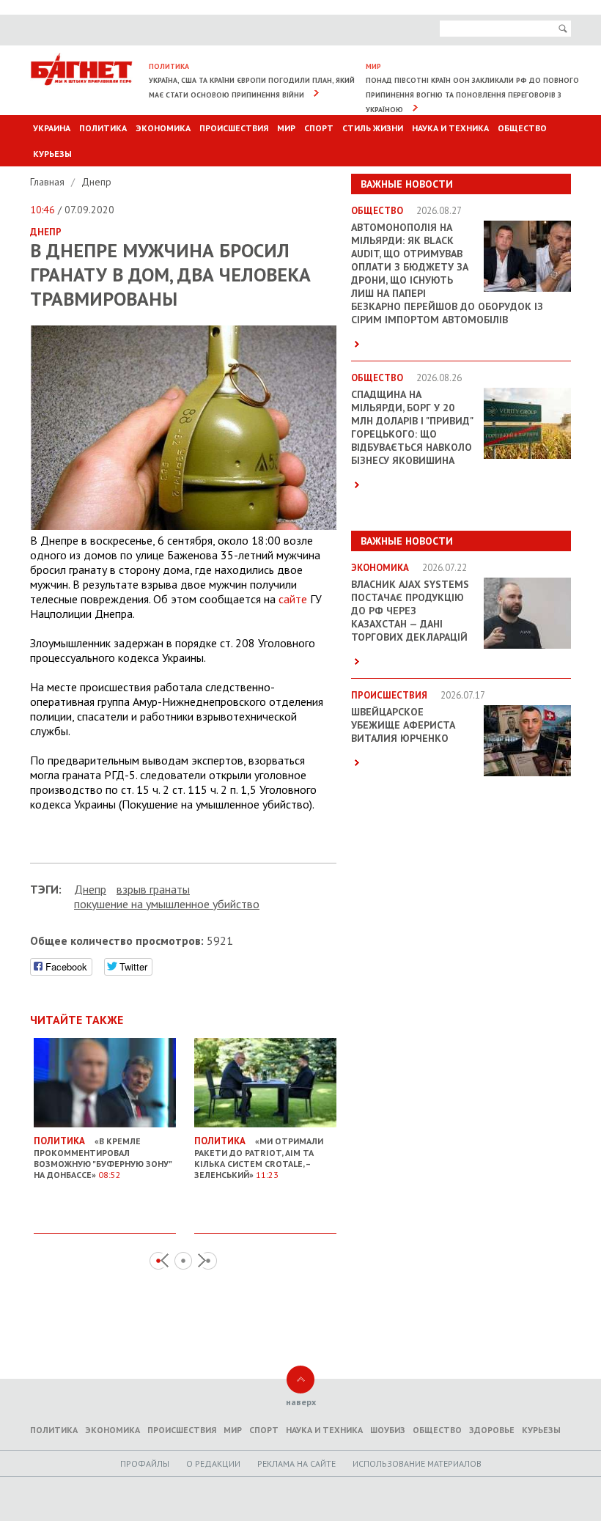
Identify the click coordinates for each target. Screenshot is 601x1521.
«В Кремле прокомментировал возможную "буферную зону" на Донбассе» (103, 1157)
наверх (301, 1401)
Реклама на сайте (296, 1463)
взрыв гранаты (153, 889)
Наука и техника (450, 127)
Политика (103, 127)
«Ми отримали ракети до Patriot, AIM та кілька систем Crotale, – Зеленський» (258, 1157)
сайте (293, 599)
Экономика (163, 127)
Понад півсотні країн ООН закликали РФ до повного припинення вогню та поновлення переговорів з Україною (472, 95)
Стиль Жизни (372, 127)
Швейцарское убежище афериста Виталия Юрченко (403, 725)
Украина (51, 127)
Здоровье (492, 1429)
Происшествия (233, 127)
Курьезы (52, 153)
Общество (522, 127)
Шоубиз (387, 1429)
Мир (286, 127)
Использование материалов (417, 1463)
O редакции (213, 1463)
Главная (48, 181)
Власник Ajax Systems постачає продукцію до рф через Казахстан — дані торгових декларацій (410, 611)
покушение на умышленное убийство (166, 903)
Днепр (96, 181)
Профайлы (144, 1463)
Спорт (318, 127)
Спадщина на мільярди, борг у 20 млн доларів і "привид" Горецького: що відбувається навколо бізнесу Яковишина (412, 427)
